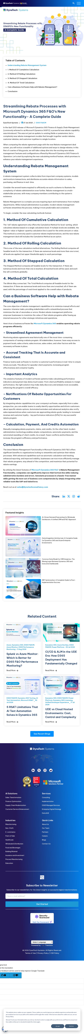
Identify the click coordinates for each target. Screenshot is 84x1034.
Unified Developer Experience (57, 702)
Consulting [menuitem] (46, 797)
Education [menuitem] (9, 863)
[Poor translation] (16, 975)
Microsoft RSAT (27, 700)
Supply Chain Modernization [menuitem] (15, 805)
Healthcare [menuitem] (9, 840)
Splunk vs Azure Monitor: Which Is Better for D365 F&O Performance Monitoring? (22, 632)
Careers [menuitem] (45, 836)
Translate (49, 945)
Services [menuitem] (46, 793)
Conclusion (13, 91)
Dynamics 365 (17, 645)
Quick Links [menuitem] (47, 820)
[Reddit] (50, 770)
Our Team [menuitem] (45, 828)
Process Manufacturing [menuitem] (13, 859)
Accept (58, 1026)
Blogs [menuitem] (44, 840)
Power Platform (58, 647)
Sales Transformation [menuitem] (13, 797)
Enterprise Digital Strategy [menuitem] (51, 809)
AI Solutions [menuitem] (11, 793)
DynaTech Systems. (37, 950)
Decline (71, 1026)
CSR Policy (54, 953)
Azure (9, 645)
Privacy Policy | (43, 953)
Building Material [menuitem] (11, 851)
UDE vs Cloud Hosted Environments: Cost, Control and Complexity (61, 685)
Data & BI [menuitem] (45, 813)
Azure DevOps (63, 645)
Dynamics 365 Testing (26, 698)
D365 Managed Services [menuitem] (51, 805)
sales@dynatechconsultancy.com (32, 487)
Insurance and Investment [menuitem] (14, 855)
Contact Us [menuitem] (46, 844)
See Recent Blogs (42, 734)
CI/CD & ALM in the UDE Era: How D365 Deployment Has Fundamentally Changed (61, 632)
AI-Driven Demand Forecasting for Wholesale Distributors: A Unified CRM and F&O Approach (23, 525)
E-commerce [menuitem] (10, 832)
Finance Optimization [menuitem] (13, 801)
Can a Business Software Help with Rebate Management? (32, 87)
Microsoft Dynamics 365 (45, 323)
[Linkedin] (33, 770)
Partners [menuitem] (45, 832)
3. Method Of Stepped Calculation (23, 78)
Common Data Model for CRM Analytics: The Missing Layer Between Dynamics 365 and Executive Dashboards (23, 567)
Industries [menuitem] (10, 820)
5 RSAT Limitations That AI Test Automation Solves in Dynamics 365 (22, 685)
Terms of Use (30, 953)
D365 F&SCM (41, 123)
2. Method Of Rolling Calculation (22, 74)
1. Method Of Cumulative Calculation (24, 70)
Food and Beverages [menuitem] (12, 848)
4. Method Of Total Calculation (21, 83)
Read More (11, 670)
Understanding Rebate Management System (27, 65)
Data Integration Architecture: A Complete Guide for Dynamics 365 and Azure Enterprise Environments (23, 546)
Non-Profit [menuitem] (9, 828)
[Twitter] (39, 770)
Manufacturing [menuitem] (10, 824)
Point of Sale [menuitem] (10, 836)
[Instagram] (45, 770)
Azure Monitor (12, 647)
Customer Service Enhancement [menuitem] (17, 809)
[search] (74, 3)
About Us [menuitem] (45, 824)
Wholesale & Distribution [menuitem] (14, 844)
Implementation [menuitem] (48, 801)
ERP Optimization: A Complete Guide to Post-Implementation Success (23, 588)
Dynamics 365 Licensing (63, 700)
